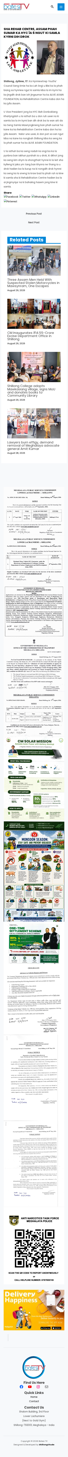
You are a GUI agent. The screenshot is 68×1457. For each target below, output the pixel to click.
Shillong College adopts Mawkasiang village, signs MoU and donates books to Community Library (31, 391)
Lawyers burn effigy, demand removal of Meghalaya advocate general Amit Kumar (33, 445)
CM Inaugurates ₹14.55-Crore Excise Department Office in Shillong (30, 336)
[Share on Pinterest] (10, 201)
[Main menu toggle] (61, 6)
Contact (34, 1401)
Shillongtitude (46, 1444)
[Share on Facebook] (11, 196)
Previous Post (34, 213)
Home (34, 1397)
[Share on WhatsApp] (39, 196)
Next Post (34, 222)
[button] (52, 7)
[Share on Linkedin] (53, 196)
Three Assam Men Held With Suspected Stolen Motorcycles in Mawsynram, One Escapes (33, 282)
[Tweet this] (25, 196)
